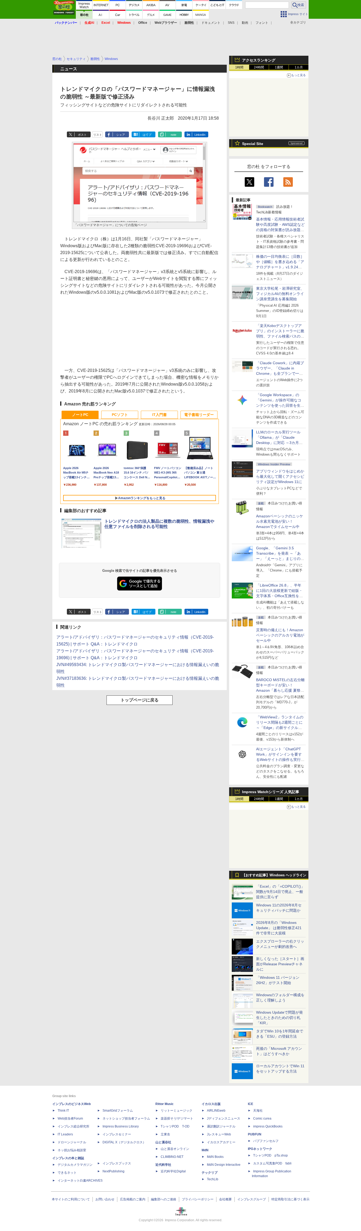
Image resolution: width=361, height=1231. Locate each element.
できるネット (67, 1172)
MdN (205, 1150)
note (173, 134)
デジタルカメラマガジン (75, 1165)
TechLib (212, 1179)
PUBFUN (254, 1134)
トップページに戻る (140, 700)
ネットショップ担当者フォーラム (126, 1118)
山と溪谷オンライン (175, 1149)
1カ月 (299, 67)
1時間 (239, 67)
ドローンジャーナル (72, 1142)
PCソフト (120, 415)
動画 (245, 23)
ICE (250, 1104)
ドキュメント (210, 23)
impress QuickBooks (268, 1126)
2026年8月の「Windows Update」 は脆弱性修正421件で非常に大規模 (279, 927)
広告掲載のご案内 (132, 1199)
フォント (262, 23)
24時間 (259, 67)
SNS (231, 23)
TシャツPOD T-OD (175, 1126)
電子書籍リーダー (199, 415)
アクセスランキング (258, 60)
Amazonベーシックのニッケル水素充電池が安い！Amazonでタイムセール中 (279, 521)
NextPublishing (113, 1171)
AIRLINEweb (216, 1110)
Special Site (252, 144)
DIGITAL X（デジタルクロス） (124, 1142)
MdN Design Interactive (223, 1165)
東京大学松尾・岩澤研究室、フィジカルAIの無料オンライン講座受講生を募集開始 (280, 293)
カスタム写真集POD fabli (272, 1163)
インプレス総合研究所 (73, 1126)
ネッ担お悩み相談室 (72, 1150)
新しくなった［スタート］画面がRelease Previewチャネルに (280, 964)
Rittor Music (164, 1104)
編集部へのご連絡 (163, 1199)
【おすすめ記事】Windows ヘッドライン (274, 875)
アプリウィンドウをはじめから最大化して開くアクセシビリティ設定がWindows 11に (280, 476)
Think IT (63, 1110)
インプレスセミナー (117, 1134)
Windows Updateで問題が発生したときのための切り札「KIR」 (279, 1017)
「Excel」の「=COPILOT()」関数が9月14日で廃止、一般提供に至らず (280, 891)
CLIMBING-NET (172, 1157)
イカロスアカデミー (221, 1142)
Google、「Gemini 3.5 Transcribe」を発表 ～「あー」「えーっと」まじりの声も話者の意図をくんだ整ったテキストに (280, 558)
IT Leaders (65, 1134)
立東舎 (165, 1134)
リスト (97, 134)
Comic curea (262, 1118)
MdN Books (215, 1157)
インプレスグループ (251, 1199)
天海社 (258, 1110)
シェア (120, 134)
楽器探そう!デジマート (177, 1118)
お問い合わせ (104, 1199)
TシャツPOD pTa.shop (270, 1155)
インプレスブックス (117, 1163)
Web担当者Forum (70, 1118)
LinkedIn (200, 134)
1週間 (279, 67)
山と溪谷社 (163, 1142)
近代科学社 (163, 1165)
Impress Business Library (121, 1126)
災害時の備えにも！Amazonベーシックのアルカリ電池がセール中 (280, 635)
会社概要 (225, 1199)
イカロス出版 (211, 1104)
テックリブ (209, 1172)
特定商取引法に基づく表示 (290, 1199)
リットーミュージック (176, 1110)
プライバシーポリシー (198, 1199)
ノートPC (80, 415)
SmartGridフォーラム (118, 1110)
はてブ (147, 134)
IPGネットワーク (260, 1149)
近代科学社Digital (173, 1171)
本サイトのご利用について (71, 1199)
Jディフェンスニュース (223, 1118)
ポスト (82, 134)
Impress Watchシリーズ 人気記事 (270, 792)
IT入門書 (159, 415)
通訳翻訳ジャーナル (221, 1126)
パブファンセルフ (266, 1141)
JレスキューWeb (219, 1134)
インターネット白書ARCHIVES (80, 1180)
